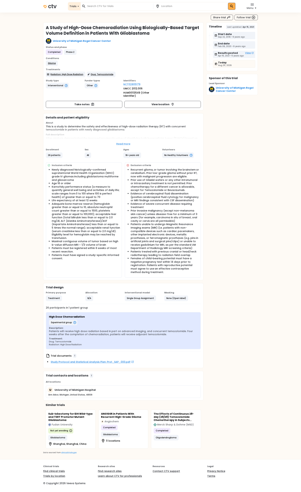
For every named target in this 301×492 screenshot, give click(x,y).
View (248, 53)
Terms (211, 476)
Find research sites (110, 471)
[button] (52, 63)
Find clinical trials (54, 471)
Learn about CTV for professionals (120, 476)
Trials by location (54, 476)
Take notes (82, 104)
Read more (123, 143)
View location (160, 104)
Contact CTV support (166, 471)
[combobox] (119, 6)
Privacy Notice (216, 471)
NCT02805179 (131, 84)
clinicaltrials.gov (68, 452)
